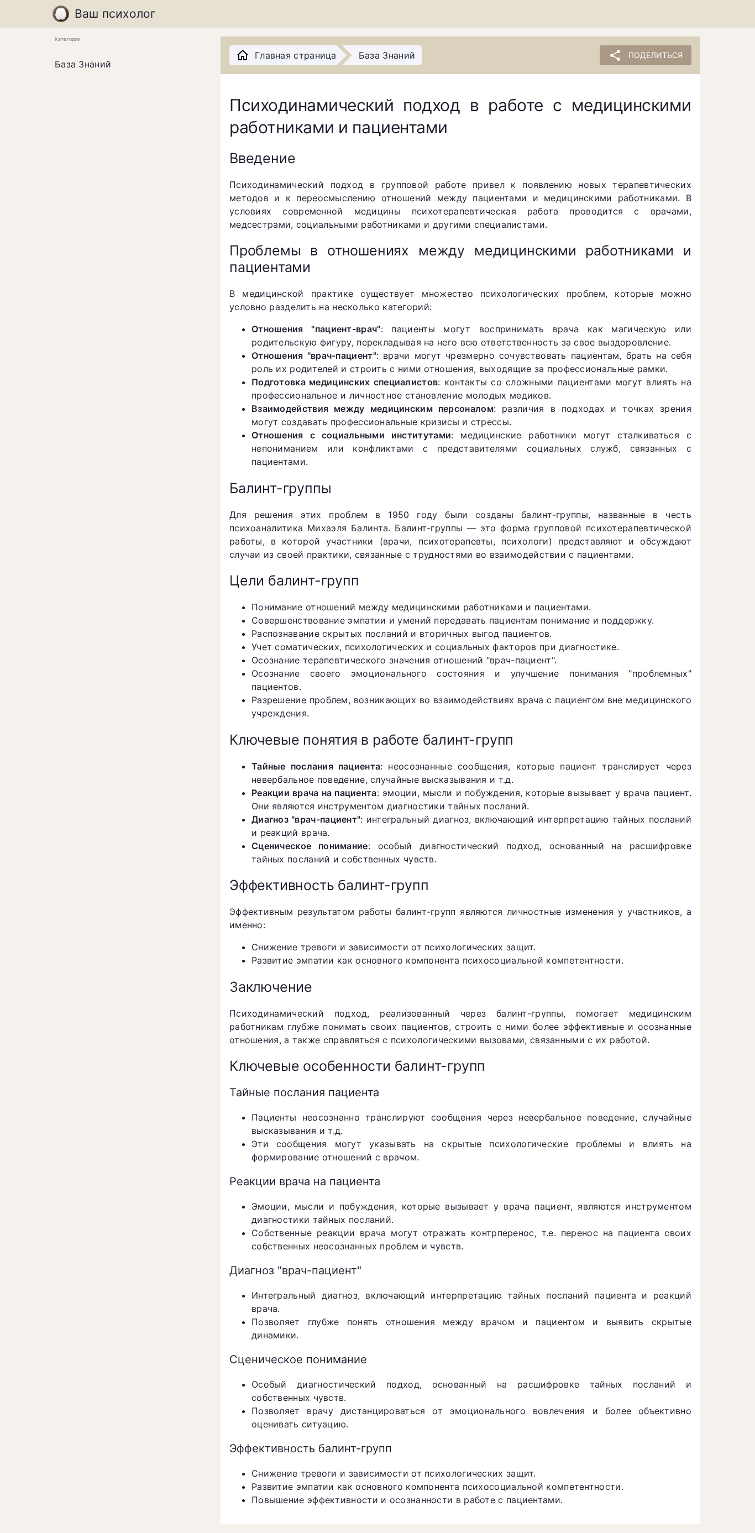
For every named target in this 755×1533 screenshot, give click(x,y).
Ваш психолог (115, 13)
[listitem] (129, 64)
